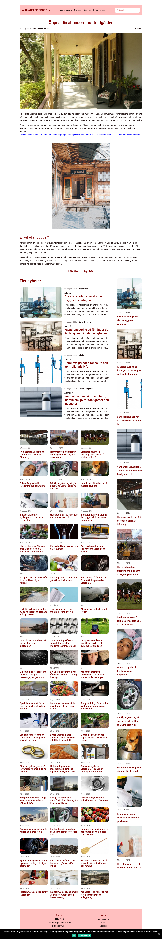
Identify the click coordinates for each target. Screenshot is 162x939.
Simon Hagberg (85, 322)
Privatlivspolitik (84, 935)
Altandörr (138, 28)
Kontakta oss (99, 10)
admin (81, 355)
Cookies (87, 10)
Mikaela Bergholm (41, 28)
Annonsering (66, 10)
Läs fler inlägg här (81, 271)
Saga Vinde (83, 289)
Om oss (77, 10)
